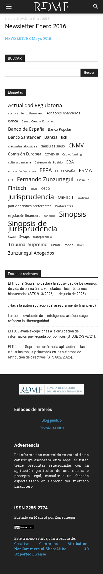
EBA (70, 162)
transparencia (42, 237)
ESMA (85, 170)
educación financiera (22, 171)
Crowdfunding (72, 154)
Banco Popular (59, 129)
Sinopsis (72, 214)
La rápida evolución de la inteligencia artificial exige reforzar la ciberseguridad (48, 318)
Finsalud (83, 180)
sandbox (50, 216)
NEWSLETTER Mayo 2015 (28, 38)
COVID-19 (52, 154)
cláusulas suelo (53, 146)
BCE (64, 137)
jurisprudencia (31, 196)
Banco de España (26, 129)
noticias (84, 198)
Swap (12, 237)
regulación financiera (24, 215)
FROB (33, 188)
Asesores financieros (63, 113)
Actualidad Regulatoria (35, 105)
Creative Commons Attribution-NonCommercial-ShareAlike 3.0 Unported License (51, 548)
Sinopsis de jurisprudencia (32, 226)
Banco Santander (24, 137)
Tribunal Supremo (28, 244)
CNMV (76, 145)
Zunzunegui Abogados (31, 253)
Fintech (17, 187)
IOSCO (45, 188)
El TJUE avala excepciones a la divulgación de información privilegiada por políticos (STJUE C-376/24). (52, 333)
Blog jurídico (52, 420)
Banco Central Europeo (38, 121)
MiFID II (66, 197)
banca (13, 120)
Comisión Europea (24, 154)
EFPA (46, 170)
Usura (80, 245)
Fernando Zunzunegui (45, 179)
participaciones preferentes (30, 206)
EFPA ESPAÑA (65, 171)
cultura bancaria (19, 162)
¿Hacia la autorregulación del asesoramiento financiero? (52, 305)
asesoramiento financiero (25, 113)
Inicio (8, 19)
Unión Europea (62, 245)
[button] (8, 7)
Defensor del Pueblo (48, 162)
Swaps (24, 236)
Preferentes (64, 206)
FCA (11, 180)
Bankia (51, 137)
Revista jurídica (52, 427)
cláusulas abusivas (22, 146)
